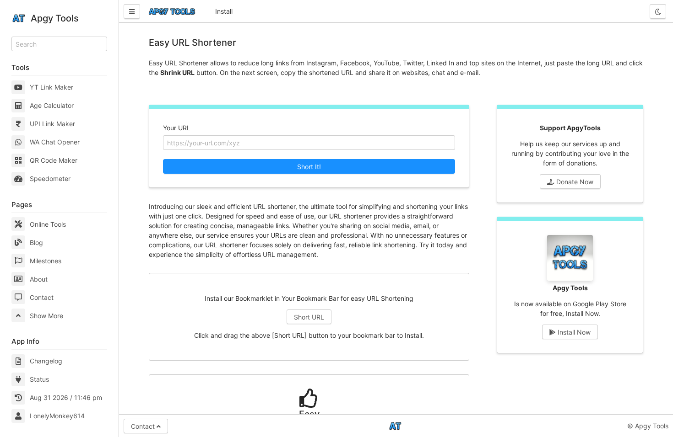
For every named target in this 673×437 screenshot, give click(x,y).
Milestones (45, 261)
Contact (42, 297)
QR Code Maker (53, 160)
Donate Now (573, 182)
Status (39, 379)
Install (224, 11)
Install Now (573, 332)
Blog (36, 242)
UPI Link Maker (52, 124)
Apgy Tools (55, 18)
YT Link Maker (51, 87)
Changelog (46, 361)
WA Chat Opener (55, 142)
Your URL (176, 128)
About (39, 279)
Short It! (309, 167)
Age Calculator (52, 105)
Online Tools (48, 224)
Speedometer (50, 178)
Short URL (309, 317)
